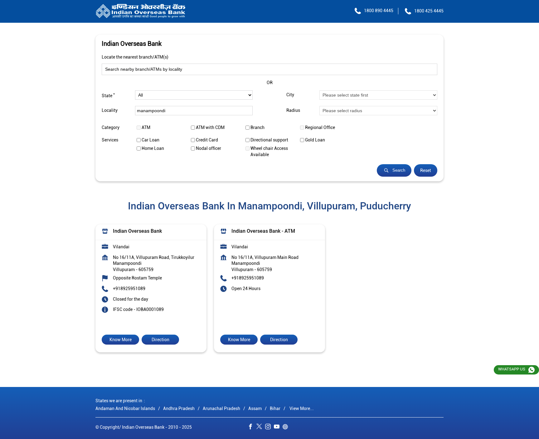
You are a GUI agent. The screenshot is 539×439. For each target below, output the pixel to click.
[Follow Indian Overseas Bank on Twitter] (260, 428)
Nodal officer (208, 148)
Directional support (269, 139)
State (108, 95)
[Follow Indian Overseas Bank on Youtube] (278, 428)
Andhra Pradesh (179, 408)
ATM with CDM (210, 127)
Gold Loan (315, 139)
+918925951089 (129, 288)
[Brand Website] (287, 428)
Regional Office (320, 127)
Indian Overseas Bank (137, 231)
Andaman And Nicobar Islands (125, 408)
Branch (257, 127)
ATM (146, 127)
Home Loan (153, 148)
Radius (293, 110)
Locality (110, 110)
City (290, 95)
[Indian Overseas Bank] (140, 11)
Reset (425, 170)
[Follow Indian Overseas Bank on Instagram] (269, 428)
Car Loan (150, 139)
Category (110, 127)
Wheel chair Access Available (269, 151)
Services (110, 139)
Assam (255, 408)
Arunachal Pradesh (221, 408)
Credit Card (207, 139)
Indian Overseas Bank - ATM (263, 231)
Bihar (275, 408)
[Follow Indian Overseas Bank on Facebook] (252, 428)
